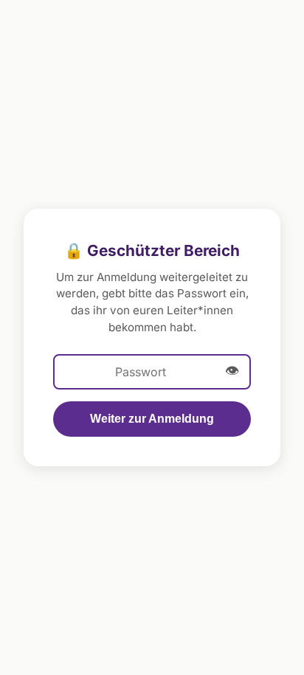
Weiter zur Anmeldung (152, 418)
